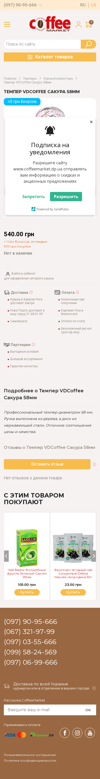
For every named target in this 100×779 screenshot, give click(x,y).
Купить (73, 592)
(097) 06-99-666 (30, 662)
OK (88, 710)
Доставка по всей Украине (40, 683)
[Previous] (6, 556)
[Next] (93, 556)
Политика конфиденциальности (30, 760)
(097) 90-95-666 (20, 5)
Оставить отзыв (47, 464)
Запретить (33, 196)
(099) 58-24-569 (30, 652)
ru (83, 5)
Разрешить (66, 196)
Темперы (30, 78)
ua (93, 5)
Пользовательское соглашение (30, 755)
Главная (10, 78)
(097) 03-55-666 (30, 642)
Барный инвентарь (58, 78)
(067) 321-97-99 (29, 632)
